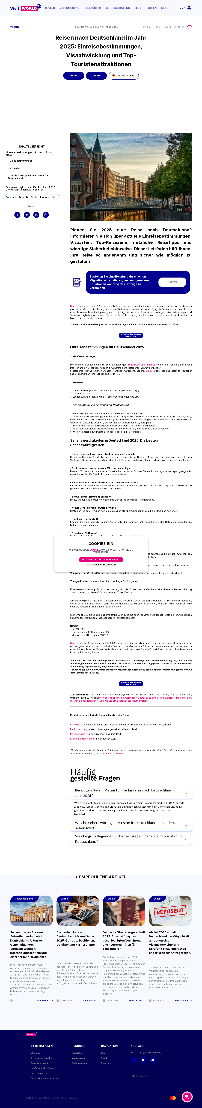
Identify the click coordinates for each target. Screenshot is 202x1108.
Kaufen (172, 282)
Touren (151, 8)
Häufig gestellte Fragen (42, 1068)
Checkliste (75, 724)
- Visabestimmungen (20, 161)
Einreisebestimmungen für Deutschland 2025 (29, 153)
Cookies (95, 550)
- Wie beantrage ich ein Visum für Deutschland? (28, 177)
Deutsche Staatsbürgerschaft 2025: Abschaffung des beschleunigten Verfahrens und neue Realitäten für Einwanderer (124, 940)
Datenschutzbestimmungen (45, 1078)
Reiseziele (106, 1063)
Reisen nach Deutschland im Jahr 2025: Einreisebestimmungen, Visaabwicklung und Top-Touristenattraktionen (112, 27)
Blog (138, 8)
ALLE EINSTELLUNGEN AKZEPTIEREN (101, 560)
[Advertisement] (101, 110)
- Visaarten (14, 168)
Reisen (73, 76)
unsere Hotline (115, 753)
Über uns (35, 1053)
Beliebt (96, 76)
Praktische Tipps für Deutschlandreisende (30, 197)
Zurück (15, 27)
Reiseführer (92, 8)
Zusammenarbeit (39, 1063)
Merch (165, 8)
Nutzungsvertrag (39, 1073)
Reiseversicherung (80, 734)
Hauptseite (81, 27)
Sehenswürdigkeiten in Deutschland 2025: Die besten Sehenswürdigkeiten (31, 188)
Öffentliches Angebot (42, 1058)
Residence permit (24, 898)
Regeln (50, 8)
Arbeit (64, 898)
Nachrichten (97, 27)
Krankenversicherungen (82, 738)
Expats (111, 898)
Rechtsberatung (117, 8)
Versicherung (69, 8)
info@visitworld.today (150, 1052)
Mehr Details (43, 1001)
